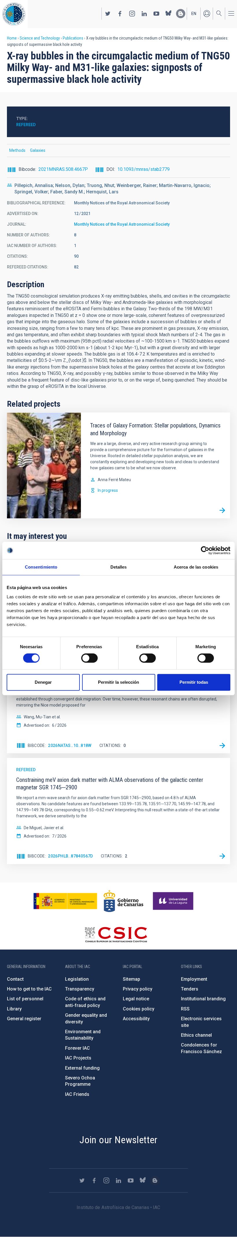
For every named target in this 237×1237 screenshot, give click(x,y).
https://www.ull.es (173, 901)
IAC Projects (78, 1058)
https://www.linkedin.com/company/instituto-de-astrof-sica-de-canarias (144, 14)
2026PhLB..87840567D (70, 856)
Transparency (79, 989)
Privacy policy (137, 989)
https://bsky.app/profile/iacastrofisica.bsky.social (168, 14)
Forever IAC (77, 1048)
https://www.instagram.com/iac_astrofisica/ (132, 14)
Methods (17, 150)
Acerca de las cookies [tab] (196, 567)
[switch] (89, 658)
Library (14, 1009)
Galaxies (37, 150)
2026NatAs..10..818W (70, 745)
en (193, 13)
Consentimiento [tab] (41, 567)
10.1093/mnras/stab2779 (143, 169)
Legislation (77, 979)
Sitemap (131, 979)
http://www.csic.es (115, 934)
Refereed (26, 124)
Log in (207, 14)
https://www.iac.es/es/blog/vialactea (181, 14)
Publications (73, 38)
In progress (108, 490)
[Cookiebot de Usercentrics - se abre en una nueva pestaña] (205, 550)
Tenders (189, 989)
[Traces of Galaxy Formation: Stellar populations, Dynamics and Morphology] (222, 510)
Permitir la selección (118, 682)
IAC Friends (77, 1094)
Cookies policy (138, 1009)
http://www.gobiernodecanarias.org (123, 901)
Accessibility (136, 1018)
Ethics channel (196, 1035)
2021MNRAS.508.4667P (63, 169)
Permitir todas (193, 682)
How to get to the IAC (29, 989)
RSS (185, 1009)
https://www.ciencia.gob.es (65, 901)
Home (12, 38)
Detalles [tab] (118, 567)
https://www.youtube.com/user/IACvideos (156, 14)
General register (24, 1018)
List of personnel (25, 998)
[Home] (14, 14)
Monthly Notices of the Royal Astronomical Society (122, 224)
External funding (82, 1068)
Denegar (43, 682)
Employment (194, 979)
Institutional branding (203, 998)
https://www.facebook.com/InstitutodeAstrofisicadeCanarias (120, 14)
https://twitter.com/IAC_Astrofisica (108, 14)
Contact (15, 979)
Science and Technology (40, 38)
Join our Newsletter (118, 1140)
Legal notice (136, 998)
